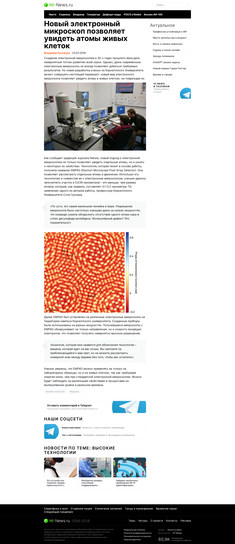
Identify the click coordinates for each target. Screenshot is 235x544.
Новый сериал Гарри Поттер (169, 68)
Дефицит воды (112, 14)
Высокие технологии (55, 391)
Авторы (143, 520)
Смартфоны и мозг (56, 508)
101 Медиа (177, 533)
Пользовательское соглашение (137, 536)
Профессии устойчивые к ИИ (170, 31)
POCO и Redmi (132, 14)
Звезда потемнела (163, 56)
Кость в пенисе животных (168, 44)
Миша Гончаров (174, 530)
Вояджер (78, 14)
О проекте (157, 520)
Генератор (93, 14)
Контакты (171, 520)
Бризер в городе (162, 74)
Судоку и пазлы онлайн (166, 50)
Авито (52, 14)
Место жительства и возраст (170, 37)
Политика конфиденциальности (138, 533)
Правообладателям (132, 539)
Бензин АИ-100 (153, 14)
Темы (132, 520)
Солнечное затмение (108, 508)
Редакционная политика (134, 530)
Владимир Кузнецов (57, 53)
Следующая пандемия (58, 511)
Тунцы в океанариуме (139, 508)
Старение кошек (81, 508)
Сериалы (64, 14)
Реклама (186, 520)
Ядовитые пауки (166, 508)
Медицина (74, 391)
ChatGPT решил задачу (166, 62)
